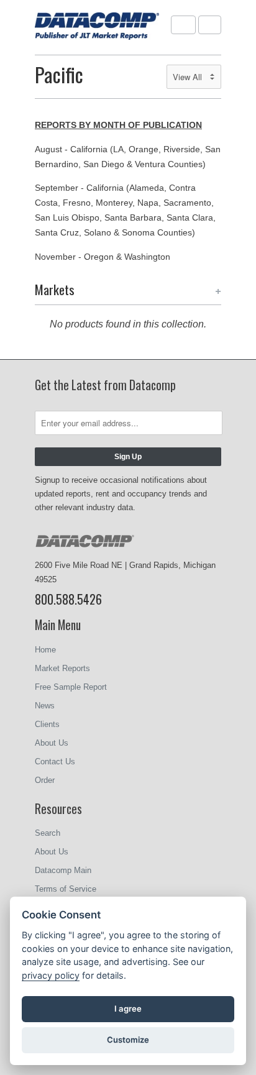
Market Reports (62, 668)
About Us (51, 743)
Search (47, 833)
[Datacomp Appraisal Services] (97, 27)
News (45, 705)
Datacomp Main (63, 870)
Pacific (59, 74)
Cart (209, 25)
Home (45, 649)
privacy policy (51, 975)
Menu (183, 25)
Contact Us (55, 761)
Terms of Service (65, 889)
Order (45, 780)
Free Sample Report (71, 687)
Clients (47, 724)
